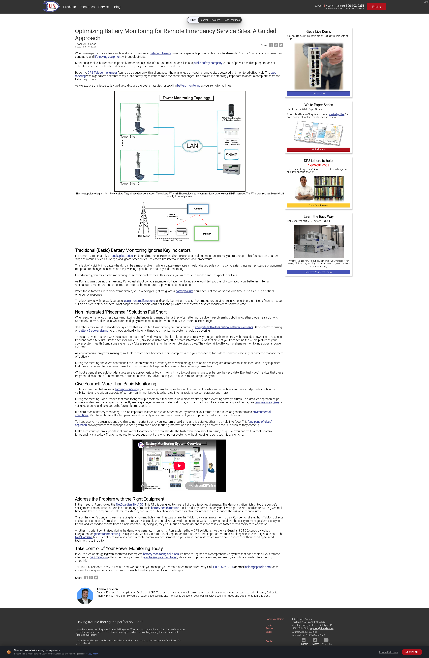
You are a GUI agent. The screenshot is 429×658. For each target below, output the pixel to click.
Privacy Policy (92, 654)
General (203, 19)
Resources (87, 7)
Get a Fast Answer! (318, 205)
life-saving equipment (107, 56)
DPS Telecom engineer (102, 72)
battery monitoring (188, 85)
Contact (340, 6)
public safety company (208, 63)
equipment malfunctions (139, 300)
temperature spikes (267, 402)
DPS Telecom (99, 557)
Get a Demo (319, 93)
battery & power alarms (93, 330)
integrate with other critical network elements (224, 327)
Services (104, 7)
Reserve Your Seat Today (318, 272)
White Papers (319, 149)
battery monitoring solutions (161, 554)
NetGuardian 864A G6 (129, 504)
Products (69, 7)
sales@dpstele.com (258, 567)
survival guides (336, 114)
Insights (215, 19)
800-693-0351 (355, 5)
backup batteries (122, 255)
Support (319, 5)
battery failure (184, 291)
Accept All (412, 652)
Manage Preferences (388, 652)
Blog (117, 7)
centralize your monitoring (160, 557)
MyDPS (330, 5)
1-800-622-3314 (223, 567)
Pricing (376, 6)
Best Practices (232, 19)
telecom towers (160, 53)
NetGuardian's (84, 537)
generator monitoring (107, 534)
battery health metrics (165, 508)
